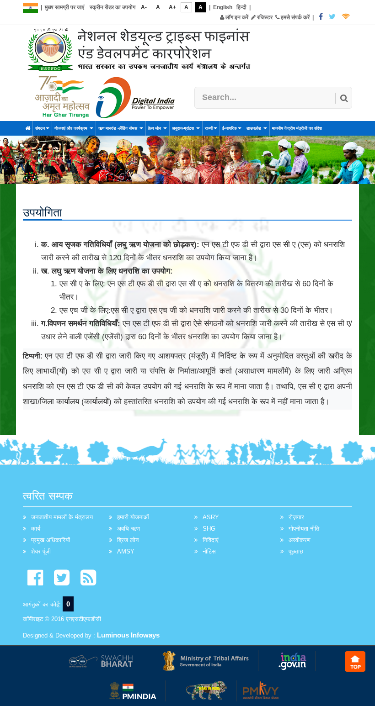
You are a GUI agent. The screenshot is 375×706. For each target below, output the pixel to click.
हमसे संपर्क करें (294, 17)
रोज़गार (296, 517)
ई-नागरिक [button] (229, 128)
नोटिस (209, 551)
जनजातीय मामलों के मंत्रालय (62, 517)
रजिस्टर (264, 17)
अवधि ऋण (128, 528)
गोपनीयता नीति (304, 528)
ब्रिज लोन (128, 540)
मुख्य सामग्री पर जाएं (64, 7)
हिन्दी (241, 7)
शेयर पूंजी (41, 551)
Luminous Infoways (128, 635)
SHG (209, 528)
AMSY (125, 551)
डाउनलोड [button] (254, 128)
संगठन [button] (40, 128)
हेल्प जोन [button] (155, 128)
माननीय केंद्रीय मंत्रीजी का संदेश (297, 128)
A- (144, 7)
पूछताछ (296, 551)
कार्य (35, 528)
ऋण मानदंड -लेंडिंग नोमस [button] (118, 128)
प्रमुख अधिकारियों (50, 540)
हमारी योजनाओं (133, 517)
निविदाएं (211, 540)
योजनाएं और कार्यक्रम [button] (71, 128)
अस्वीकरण (300, 540)
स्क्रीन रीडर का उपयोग (112, 7)
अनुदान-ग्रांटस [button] (183, 128)
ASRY (211, 517)
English (222, 7)
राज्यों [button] (209, 128)
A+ (172, 7)
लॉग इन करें (236, 17)
